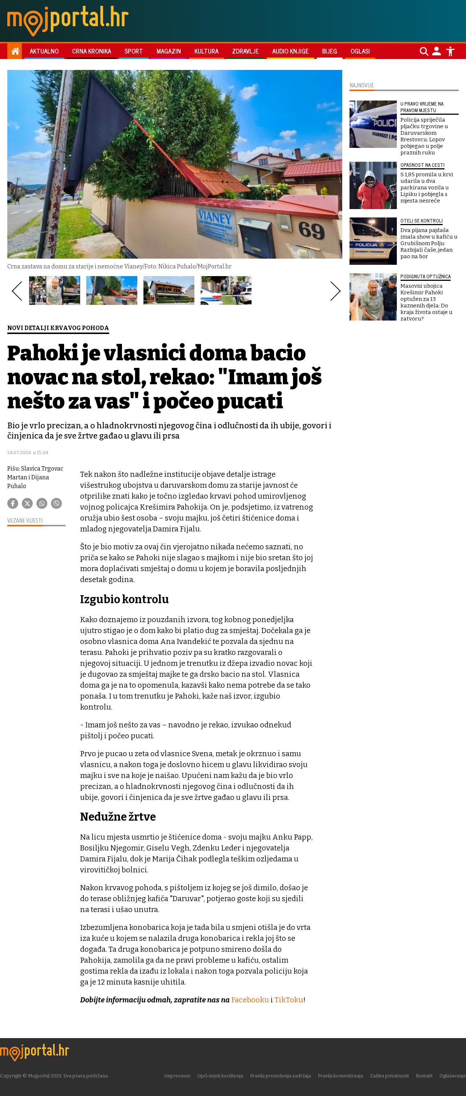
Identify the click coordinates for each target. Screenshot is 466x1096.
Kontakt (424, 1076)
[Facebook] (12, 503)
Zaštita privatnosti (389, 1076)
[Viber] (56, 503)
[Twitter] (27, 503)
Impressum (177, 1076)
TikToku (289, 999)
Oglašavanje (452, 1076)
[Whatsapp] (41, 503)
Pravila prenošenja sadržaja (280, 1076)
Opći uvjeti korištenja (220, 1076)
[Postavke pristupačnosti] (450, 51)
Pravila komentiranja (340, 1076)
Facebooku (250, 999)
